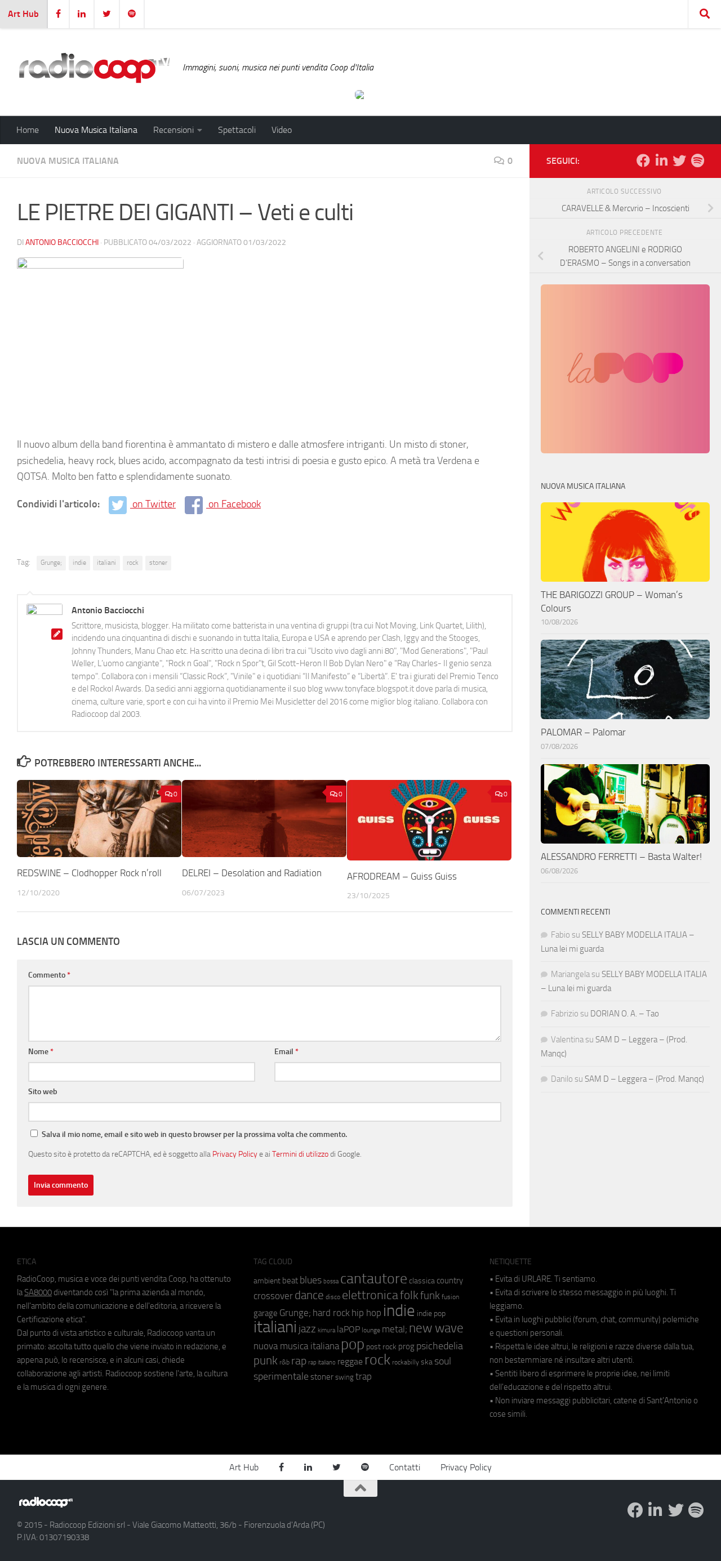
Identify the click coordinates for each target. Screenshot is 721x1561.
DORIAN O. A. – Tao (624, 1014)
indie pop (431, 1313)
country (450, 1280)
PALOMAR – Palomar (583, 732)
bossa (331, 1281)
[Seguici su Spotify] (697, 160)
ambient (267, 1281)
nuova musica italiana (296, 1346)
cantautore (373, 1278)
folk (409, 1295)
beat (290, 1280)
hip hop (366, 1312)
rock (133, 563)
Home (27, 129)
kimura (326, 1330)
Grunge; (51, 563)
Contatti (404, 1467)
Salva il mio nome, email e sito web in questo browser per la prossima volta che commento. (194, 1134)
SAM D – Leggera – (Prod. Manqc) (644, 1079)
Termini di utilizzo (300, 1153)
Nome (41, 1051)
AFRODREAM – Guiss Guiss (402, 876)
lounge (371, 1330)
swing (344, 1377)
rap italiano (322, 1362)
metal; (394, 1329)
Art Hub (23, 13)
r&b (284, 1362)
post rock (381, 1346)
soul (442, 1361)
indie (79, 563)
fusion (450, 1296)
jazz (307, 1329)
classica (422, 1281)
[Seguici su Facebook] (643, 160)
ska (427, 1362)
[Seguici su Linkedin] (661, 160)
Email (286, 1051)
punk (265, 1360)
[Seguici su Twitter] (679, 160)
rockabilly (405, 1362)
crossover (273, 1295)
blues (311, 1280)
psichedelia (439, 1346)
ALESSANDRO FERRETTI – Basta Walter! (621, 856)
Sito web (42, 1091)
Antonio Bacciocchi (62, 242)
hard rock (331, 1313)
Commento (49, 975)
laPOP (348, 1329)
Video (282, 129)
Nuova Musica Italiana (96, 129)
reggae (350, 1361)
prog (406, 1346)
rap (298, 1360)
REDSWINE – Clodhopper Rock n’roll (89, 872)
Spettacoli (237, 129)
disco (333, 1297)
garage (265, 1313)
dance (309, 1295)
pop (352, 1344)
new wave (436, 1328)
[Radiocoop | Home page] (94, 67)
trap (363, 1376)
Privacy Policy (234, 1153)
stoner (158, 563)
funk (430, 1296)
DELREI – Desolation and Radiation (252, 872)
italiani (106, 563)
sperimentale (281, 1376)
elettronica (370, 1295)
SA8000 (38, 1292)
